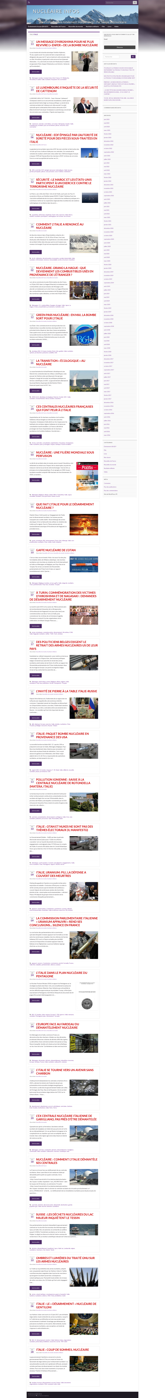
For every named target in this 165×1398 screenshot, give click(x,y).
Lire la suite (35, 71)
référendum (39, 260)
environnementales (35, 910)
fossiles (35, 1108)
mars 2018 (107, 348)
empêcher (49, 215)
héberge (64, 540)
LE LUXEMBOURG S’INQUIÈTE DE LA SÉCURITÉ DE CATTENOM (67, 89)
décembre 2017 (108, 359)
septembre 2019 (109, 282)
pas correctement (49, 125)
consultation (46, 443)
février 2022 (107, 177)
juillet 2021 (107, 203)
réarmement (50, 1016)
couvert (64, 908)
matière (32, 216)
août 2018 (107, 330)
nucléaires (36, 444)
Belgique (41, 495)
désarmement (50, 540)
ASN (33, 170)
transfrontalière (66, 444)
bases (45, 351)
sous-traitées (59, 171)
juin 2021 (106, 206)
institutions (41, 1108)
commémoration (48, 632)
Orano (36, 307)
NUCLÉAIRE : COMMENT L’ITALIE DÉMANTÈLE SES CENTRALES (66, 1161)
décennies (42, 1060)
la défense (55, 910)
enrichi (61, 963)
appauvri (34, 908)
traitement (67, 171)
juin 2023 (106, 119)
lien (34, 965)
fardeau (37, 1062)
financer (55, 397)
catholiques (56, 1106)
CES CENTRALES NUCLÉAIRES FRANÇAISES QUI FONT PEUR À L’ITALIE (64, 408)
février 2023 (107, 134)
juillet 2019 (107, 290)
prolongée (46, 444)
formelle (66, 963)
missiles (57, 724)
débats (46, 495)
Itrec (67, 817)
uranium (70, 910)
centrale (41, 124)
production (38, 352)
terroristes (67, 216)
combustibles (45, 305)
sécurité (62, 125)
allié (33, 724)
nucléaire (48, 79)
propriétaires (43, 307)
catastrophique (40, 1294)
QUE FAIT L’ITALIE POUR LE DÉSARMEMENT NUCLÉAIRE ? (65, 505)
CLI (40, 305)
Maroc (70, 215)
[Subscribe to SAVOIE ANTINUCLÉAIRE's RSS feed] (29, 2)
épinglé (46, 170)
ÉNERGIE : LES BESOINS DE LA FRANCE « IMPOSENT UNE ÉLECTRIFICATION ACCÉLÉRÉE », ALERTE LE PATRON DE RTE (119, 84)
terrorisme (59, 216)
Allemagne (35, 78)
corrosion (55, 124)
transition (72, 260)
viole (58, 1384)
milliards (65, 770)
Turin (55, 634)
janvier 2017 (107, 399)
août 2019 (107, 286)
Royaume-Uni (55, 79)
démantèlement (56, 1060)
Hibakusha (66, 78)
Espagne (52, 305)
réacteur (56, 1151)
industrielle (67, 258)
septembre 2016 (109, 413)
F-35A (57, 1014)
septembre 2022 (109, 152)
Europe (43, 724)
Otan (45, 542)
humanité (63, 1294)
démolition (64, 1060)
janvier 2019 (107, 312)
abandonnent (36, 1106)
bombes (46, 583)
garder (70, 1205)
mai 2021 (106, 210)
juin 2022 (106, 163)
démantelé (57, 1205)
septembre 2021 (109, 195)
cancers (40, 963)
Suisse (53, 496)
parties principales (35, 171)
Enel (31, 1108)
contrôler (38, 170)
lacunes (70, 170)
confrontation (43, 863)
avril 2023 (107, 126)
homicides (45, 910)
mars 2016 (107, 435)
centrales (39, 443)
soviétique (63, 1151)
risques (52, 444)
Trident (55, 725)
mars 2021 (107, 217)
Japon (67, 305)
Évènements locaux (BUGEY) (38, 26)
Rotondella (55, 818)
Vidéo (116, 26)
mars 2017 (107, 391)
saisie (61, 818)
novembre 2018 (108, 319)
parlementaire (37, 584)
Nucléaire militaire (92, 26)
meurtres (62, 910)
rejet (50, 818)
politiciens (46, 683)
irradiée (38, 79)
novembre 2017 (108, 362)
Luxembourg (33, 125)
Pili (66, 910)
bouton (39, 1382)
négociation (67, 1340)
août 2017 (107, 373)
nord (31, 864)
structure (65, 260)
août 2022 (107, 155)
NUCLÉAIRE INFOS (56, 11)
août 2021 (107, 199)
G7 (61, 78)
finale (57, 770)
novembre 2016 (108, 406)
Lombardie (67, 1248)
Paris (51, 1108)
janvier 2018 (107, 355)
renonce (46, 260)
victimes (60, 634)
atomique (35, 351)
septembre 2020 (109, 239)
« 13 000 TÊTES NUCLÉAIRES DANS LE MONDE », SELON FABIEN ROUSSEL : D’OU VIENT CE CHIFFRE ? (119, 92)
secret (62, 864)
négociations (34, 1384)
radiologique (52, 216)
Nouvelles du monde (75, 26)
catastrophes (42, 908)
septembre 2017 (109, 370)
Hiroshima (33, 79)
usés (62, 307)
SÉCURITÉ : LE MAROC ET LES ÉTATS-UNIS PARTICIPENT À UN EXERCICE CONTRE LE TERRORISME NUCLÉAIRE (61, 183)
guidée (61, 351)
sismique (58, 444)
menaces (71, 1014)
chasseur (49, 770)
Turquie (57, 584)
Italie (43, 79)
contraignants (57, 863)
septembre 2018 (109, 326)
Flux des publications (110, 487)
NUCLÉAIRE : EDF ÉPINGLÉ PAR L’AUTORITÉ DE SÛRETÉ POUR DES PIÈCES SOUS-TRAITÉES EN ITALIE (64, 138)
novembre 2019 (108, 275)
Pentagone (46, 864)
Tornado (57, 1016)
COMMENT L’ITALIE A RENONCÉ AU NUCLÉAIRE (60, 226)
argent (34, 770)
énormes (71, 1060)
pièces (57, 125)
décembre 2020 (108, 228)
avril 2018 (107, 344)
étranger (58, 305)
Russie (50, 725)
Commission (50, 908)
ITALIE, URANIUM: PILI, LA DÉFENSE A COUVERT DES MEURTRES (61, 874)
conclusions (54, 963)
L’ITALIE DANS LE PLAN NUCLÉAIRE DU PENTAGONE (61, 974)
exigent (63, 681)
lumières (32, 1296)
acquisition (35, 215)
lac (62, 1248)
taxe (68, 1151)
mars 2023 (107, 130)
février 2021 (107, 221)
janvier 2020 (107, 268)
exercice (61, 215)
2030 (33, 397)
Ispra (55, 1248)
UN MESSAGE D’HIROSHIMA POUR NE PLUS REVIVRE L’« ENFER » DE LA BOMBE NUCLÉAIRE (67, 43)
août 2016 (107, 417)
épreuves (52, 170)
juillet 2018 (107, 333)
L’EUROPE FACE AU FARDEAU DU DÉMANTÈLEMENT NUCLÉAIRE (57, 1025)
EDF (42, 170)
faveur (58, 1382)
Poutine (32, 725)
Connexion (107, 483)
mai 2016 (106, 428)
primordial (39, 1341)
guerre (62, 1014)
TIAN (51, 634)
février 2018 (107, 351)
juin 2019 (106, 293)
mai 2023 (106, 123)
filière (55, 495)
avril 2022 (107, 170)
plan (44, 1016)
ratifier (47, 634)
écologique (49, 397)
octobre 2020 (108, 235)
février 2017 (107, 395)
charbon (69, 1106)
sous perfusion (46, 496)
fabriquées (61, 124)
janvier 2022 (107, 181)
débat (58, 681)
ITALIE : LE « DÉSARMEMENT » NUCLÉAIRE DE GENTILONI (66, 1305)
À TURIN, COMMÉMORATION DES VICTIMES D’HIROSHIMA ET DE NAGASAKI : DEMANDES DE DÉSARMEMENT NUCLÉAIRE (63, 596)
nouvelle (71, 770)
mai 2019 (106, 297)
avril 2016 (107, 431)
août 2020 (107, 243)
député (69, 908)
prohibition (58, 1296)
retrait (51, 683)
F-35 (53, 770)
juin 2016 (106, 424)
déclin (51, 495)
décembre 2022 (108, 141)
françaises (62, 443)
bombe (41, 78)
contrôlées (47, 124)
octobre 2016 (108, 410)
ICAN (71, 632)
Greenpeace (69, 443)
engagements (66, 863)
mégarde (64, 583)
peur (41, 444)
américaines (42, 681)
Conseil (50, 863)
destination (64, 1205)
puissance (45, 352)
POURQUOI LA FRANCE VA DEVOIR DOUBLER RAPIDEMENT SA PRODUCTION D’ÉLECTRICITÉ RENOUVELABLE (119, 70)
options (32, 352)
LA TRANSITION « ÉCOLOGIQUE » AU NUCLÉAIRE (60, 362)
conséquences (50, 1294)
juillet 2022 (107, 159)
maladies (38, 965)
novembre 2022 (108, 145)
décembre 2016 (108, 402)
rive (44, 1250)
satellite (51, 352)
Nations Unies (59, 1340)
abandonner (44, 1106)
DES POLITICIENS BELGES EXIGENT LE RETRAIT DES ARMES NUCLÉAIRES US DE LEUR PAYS (64, 645)
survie (58, 496)
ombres (44, 1296)
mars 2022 (107, 174)
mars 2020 (107, 261)
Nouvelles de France (58, 26)
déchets (47, 1060)
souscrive (53, 1341)
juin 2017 (106, 380)
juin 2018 (106, 337)
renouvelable (53, 260)
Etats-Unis (52, 78)
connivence (57, 908)
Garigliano (70, 1150)
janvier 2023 (107, 137)
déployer (37, 724)
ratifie (49, 542)
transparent (57, 683)
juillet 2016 (107, 420)
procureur (45, 818)
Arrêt (33, 258)
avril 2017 (107, 388)
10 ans (34, 443)
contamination (41, 817)
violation (58, 542)
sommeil (50, 1384)
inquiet (67, 124)
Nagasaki (36, 634)
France (58, 78)
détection (42, 215)
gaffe (56, 583)
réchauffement (40, 398)
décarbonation (47, 258)
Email (105, 39)
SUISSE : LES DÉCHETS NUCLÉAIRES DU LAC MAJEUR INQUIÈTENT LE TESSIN (65, 1216)
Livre (109, 26)
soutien (51, 398)
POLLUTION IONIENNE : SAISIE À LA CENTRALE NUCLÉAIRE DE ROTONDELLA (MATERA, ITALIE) (60, 783)
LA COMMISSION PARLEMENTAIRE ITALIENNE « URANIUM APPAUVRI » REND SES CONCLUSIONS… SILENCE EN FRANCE (64, 921)
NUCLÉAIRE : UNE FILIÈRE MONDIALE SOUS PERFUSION (65, 454)
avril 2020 (107, 257)
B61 (44, 540)
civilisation (39, 258)
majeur (73, 1248)
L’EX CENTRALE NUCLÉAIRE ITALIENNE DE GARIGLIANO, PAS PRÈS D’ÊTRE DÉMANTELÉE (66, 1117)
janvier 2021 (107, 224)
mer (71, 817)
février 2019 (107, 308)
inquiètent (50, 1248)
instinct (48, 1340)
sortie (60, 260)
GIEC (65, 397)
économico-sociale (58, 258)
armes (34, 540)
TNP (62, 1341)
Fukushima (60, 495)
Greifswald (33, 1151)
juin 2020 (106, 250)
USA (55, 352)
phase (37, 771)
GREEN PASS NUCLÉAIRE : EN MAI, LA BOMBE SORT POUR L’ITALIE (66, 316)
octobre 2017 (108, 366)
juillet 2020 (107, 246)
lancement (67, 1382)
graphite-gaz (33, 1206)
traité (53, 542)
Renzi (47, 398)
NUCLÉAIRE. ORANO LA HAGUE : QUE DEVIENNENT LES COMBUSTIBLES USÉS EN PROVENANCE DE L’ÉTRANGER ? (61, 271)
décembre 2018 (108, 315)
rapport (52, 864)
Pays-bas (45, 584)
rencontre (44, 725)
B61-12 (40, 351)
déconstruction (48, 1205)
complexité (47, 1150)
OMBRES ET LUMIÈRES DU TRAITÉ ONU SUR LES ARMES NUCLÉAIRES (65, 1259)
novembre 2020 (108, 232)
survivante (63, 79)
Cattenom (35, 124)
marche (44, 1206)
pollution (38, 818)
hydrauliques (59, 170)
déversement (51, 817)
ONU (48, 1296)
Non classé (107, 457)
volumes (64, 1062)
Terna (55, 1108)
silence (53, 965)
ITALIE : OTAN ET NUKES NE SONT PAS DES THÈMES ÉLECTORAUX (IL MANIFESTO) (64, 828)
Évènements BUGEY (110, 446)
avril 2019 (107, 301)
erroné (53, 1382)
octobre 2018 (108, 322)
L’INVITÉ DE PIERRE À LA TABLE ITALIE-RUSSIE (66, 691)
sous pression (50, 171)
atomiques (39, 540)
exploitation (54, 443)
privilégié (38, 725)
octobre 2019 (108, 279)
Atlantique (35, 863)
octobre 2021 (108, 192)
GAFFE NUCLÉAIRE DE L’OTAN (56, 550)
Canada (45, 78)
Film (103, 26)
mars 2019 (107, 304)
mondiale (32, 496)
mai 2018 (106, 341)
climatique (42, 397)
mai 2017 (106, 384)
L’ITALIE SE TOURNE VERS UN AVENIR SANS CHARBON (65, 1071)
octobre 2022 (108, 148)
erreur (52, 583)
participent (44, 216)
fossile (61, 397)
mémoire (49, 1206)
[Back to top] (160, 1393)
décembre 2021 (108, 184)
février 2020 (107, 264)
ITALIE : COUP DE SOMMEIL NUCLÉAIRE (62, 1349)
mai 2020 (106, 253)
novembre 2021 (108, 188)
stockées (51, 584)
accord (50, 1106)
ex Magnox (58, 817)
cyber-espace (46, 1014)
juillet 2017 (107, 377)
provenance (51, 307)
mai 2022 (106, 166)
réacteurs (39, 1250)
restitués (58, 307)
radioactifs (58, 1062)
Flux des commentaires (111, 490)
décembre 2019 (108, 272)
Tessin (52, 1250)
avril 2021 (107, 214)
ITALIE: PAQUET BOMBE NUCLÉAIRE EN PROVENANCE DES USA (62, 735)
